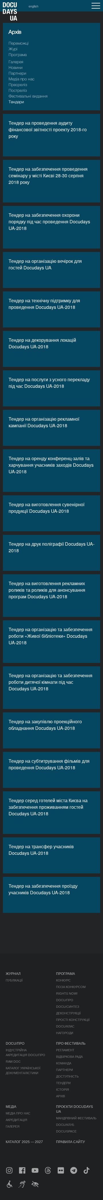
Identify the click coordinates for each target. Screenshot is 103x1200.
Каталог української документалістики (23, 1070)
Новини (16, 67)
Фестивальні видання (28, 96)
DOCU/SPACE (66, 1131)
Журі (13, 48)
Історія (62, 1089)
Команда (63, 1063)
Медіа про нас (21, 78)
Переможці (19, 43)
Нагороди (64, 1032)
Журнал (13, 973)
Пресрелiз (18, 84)
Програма (18, 54)
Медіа (11, 1106)
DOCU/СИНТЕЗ (67, 1006)
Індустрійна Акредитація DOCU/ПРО (25, 1052)
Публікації (14, 980)
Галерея (16, 61)
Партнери (17, 73)
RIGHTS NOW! (67, 993)
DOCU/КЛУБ (65, 1124)
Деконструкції (68, 1013)
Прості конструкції (73, 1019)
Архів (60, 1096)
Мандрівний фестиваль (76, 1118)
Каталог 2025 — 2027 (24, 1141)
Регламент (65, 1050)
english (33, 6)
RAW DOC (13, 1061)
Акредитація (16, 1119)
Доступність (67, 1076)
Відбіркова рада (69, 1056)
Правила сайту (70, 1141)
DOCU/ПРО (64, 1000)
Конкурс (63, 980)
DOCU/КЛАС (65, 1026)
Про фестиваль (71, 1043)
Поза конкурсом (71, 986)
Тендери (16, 101)
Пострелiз (18, 90)
